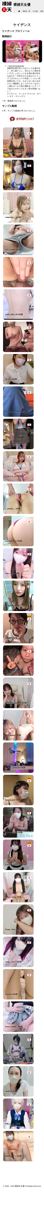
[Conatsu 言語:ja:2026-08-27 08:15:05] (18, 999)
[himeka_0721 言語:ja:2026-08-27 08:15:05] (18, 1161)
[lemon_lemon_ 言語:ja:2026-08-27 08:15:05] (18, 1031)
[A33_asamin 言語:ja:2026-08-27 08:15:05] (18, 254)
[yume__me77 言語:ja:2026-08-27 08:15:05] (18, 966)
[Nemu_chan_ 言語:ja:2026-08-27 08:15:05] (18, 934)
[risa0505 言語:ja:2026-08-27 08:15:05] (18, 1096)
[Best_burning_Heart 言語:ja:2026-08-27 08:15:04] (18, 448)
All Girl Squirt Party (16, 66)
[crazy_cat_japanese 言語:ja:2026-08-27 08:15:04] (18, 707)
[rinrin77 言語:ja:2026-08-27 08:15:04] (18, 643)
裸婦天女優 (22, 4)
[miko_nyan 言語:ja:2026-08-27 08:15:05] (18, 1128)
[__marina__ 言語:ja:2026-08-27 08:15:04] (18, 513)
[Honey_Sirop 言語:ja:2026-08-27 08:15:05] (18, 902)
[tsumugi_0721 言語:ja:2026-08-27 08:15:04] (18, 546)
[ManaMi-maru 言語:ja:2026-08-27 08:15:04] (18, 351)
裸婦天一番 (26, 11)
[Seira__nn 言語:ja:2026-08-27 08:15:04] (18, 578)
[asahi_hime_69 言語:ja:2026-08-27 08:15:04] (18, 319)
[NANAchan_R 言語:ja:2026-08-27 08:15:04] (18, 675)
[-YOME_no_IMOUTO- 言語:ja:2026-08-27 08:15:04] (18, 287)
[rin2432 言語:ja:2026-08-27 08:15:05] (18, 1064)
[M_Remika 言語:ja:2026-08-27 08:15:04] (18, 610)
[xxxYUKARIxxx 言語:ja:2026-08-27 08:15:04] (18, 416)
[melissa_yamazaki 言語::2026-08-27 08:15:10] (18, 772)
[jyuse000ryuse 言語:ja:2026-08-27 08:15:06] (18, 157)
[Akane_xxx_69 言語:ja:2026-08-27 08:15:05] (18, 190)
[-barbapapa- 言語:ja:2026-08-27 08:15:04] (18, 740)
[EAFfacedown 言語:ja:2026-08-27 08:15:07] (18, 837)
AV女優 (35, 11)
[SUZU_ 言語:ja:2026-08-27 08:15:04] (18, 384)
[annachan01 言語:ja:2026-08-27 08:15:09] (18, 805)
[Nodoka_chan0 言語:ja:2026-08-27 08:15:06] (18, 869)
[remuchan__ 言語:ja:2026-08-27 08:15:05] (18, 222)
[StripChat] (22, 122)
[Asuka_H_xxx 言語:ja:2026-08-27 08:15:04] (18, 481)
